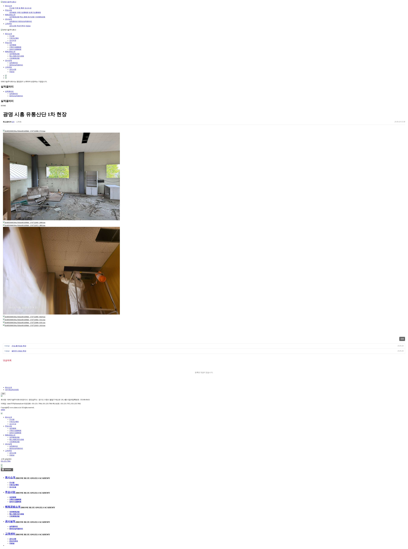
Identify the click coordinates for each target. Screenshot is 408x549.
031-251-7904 (5, 461)
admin (3, 410)
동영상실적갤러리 (25, 21)
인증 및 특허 (19, 8)
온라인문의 (21, 26)
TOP (3, 394)
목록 (402, 339)
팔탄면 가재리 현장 (19, 351)
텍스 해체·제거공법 (27, 17)
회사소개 (8, 6)
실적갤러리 (13, 21)
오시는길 (28, 8)
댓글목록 (7, 360)
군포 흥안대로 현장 (19, 346)
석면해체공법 (14, 17)
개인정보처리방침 (12, 390)
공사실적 (8, 19)
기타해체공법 (40, 17)
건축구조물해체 (22, 12)
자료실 (28, 26)
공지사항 (12, 26)
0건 (13, 122)
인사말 (11, 8)
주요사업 (8, 10)
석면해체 (12, 12)
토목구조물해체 (35, 12)
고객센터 (8, 24)
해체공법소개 (10, 15)
